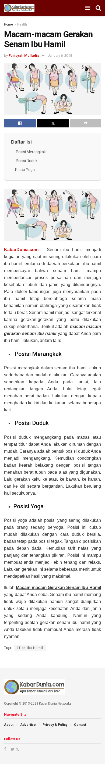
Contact (80, 725)
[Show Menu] (87, 8)
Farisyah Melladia (24, 55)
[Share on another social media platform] (85, 123)
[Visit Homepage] (19, 8)
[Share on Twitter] (53, 123)
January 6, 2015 (60, 55)
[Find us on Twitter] (14, 749)
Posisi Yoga (25, 169)
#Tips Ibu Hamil (29, 648)
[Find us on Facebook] (5, 749)
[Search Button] (98, 8)
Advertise (28, 725)
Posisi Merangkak (30, 152)
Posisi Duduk (26, 161)
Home (8, 24)
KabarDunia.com (21, 249)
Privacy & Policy (55, 725)
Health (22, 24)
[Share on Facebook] (20, 123)
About (8, 725)
